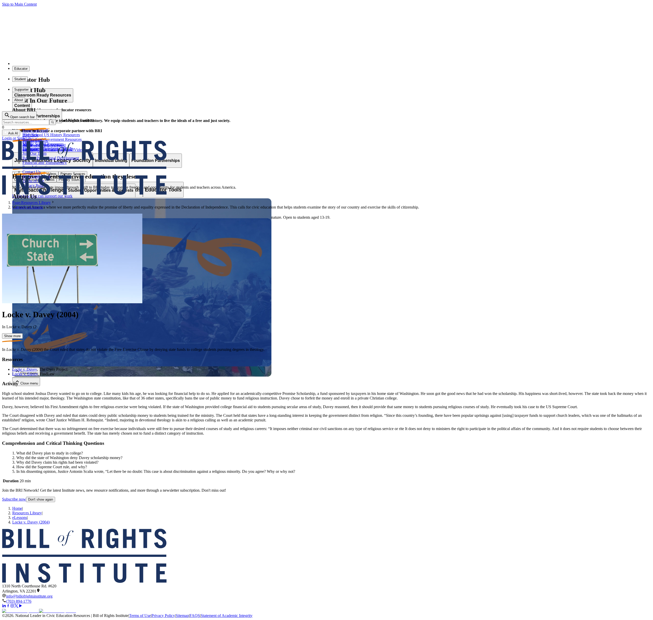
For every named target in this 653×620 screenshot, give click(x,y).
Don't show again (40, 499)
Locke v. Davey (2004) (31, 522)
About (18, 100)
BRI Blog (30, 135)
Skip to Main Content (19, 4)
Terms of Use (140, 615)
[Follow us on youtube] (20, 606)
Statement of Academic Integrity (227, 615)
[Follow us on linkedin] (4, 606)
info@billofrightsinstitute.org (29, 596)
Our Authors (32, 139)
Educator (21, 69)
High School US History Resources (51, 135)
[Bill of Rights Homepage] (94, 63)
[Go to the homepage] (326, 556)
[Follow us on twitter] (16, 606)
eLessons (19, 517)
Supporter (21, 89)
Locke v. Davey (24, 369)
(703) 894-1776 (18, 601)
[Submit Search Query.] (52, 122)
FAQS (195, 615)
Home (17, 508)
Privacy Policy (163, 615)
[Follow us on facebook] (8, 606)
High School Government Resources (52, 139)
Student (20, 79)
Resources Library (27, 513)
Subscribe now (14, 499)
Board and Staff (35, 130)
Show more (12, 336)
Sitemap (182, 615)
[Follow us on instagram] (12, 606)
